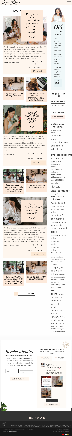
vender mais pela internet (57, 300)
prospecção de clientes (57, 263)
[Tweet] (33, 62)
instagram (59, 179)
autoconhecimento (60, 142)
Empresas (35, 414)
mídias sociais (58, 202)
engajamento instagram (56, 170)
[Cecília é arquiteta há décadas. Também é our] (46, 381)
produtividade (56, 252)
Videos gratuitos (55, 414)
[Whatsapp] (35, 64)
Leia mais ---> (58, 83)
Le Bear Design (13, 431)
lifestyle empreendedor (60, 188)
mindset (56, 199)
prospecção (61, 259)
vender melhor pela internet (57, 310)
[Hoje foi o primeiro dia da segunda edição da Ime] (46, 393)
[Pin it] (38, 62)
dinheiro (53, 152)
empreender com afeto (57, 159)
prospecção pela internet (58, 285)
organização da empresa (57, 216)
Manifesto (25, 414)
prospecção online (55, 283)
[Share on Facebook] (29, 62)
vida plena (60, 331)
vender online (58, 316)
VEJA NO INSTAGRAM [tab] (46, 358)
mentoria (61, 196)
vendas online (54, 291)
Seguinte (31, 294)
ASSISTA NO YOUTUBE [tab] (60, 358)
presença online (55, 248)
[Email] (42, 62)
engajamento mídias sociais (56, 175)
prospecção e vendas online (58, 278)
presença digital (55, 242)
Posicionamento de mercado (58, 223)
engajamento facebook (55, 165)
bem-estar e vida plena (57, 147)
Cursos (43, 414)
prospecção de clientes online (57, 270)
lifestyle (54, 182)
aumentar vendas (56, 137)
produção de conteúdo (57, 258)
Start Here (14, 414)
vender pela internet (57, 321)
